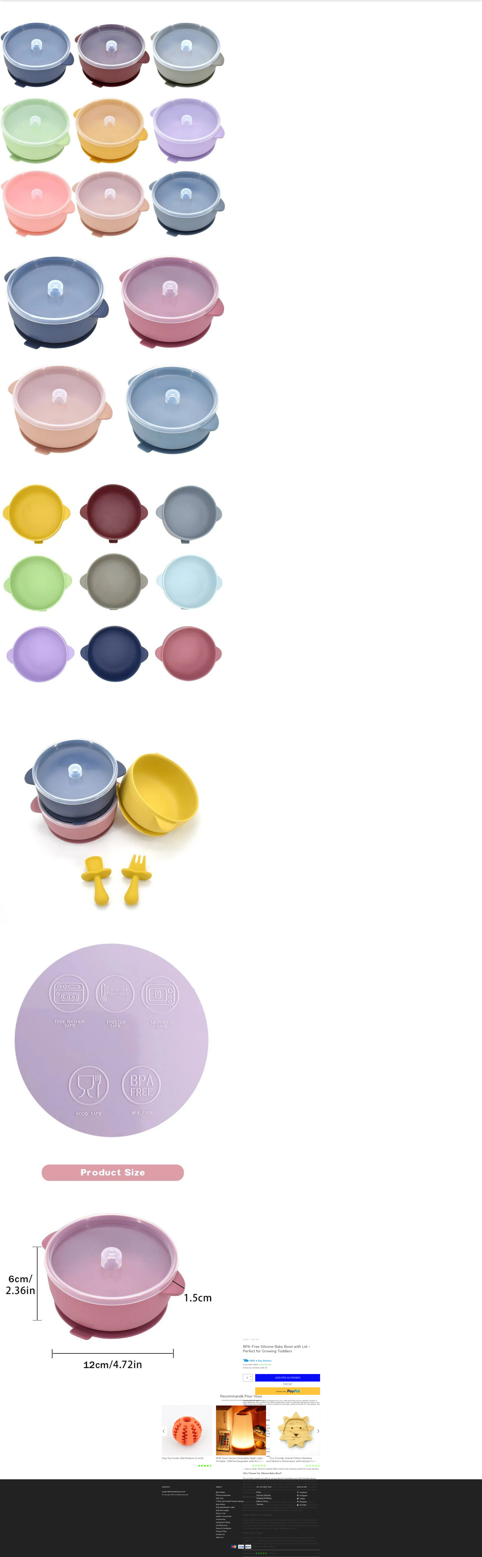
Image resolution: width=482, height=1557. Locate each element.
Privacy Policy (221, 1531)
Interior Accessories (223, 1516)
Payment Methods (263, 1495)
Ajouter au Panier (287, 1378)
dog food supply (222, 1510)
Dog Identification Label (225, 1507)
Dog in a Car (221, 1513)
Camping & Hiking (223, 1522)
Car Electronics (222, 1525)
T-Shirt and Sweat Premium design (230, 1501)
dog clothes (220, 1504)
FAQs (258, 1492)
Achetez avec (281, 1391)
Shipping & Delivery (264, 1498)
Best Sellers (220, 1492)
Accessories (220, 1519)
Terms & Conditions (223, 1528)
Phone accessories (223, 1495)
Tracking (259, 1504)
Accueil (246, 1339)
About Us (219, 1537)
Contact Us (220, 1534)
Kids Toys (255, 1339)
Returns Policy (262, 1501)
